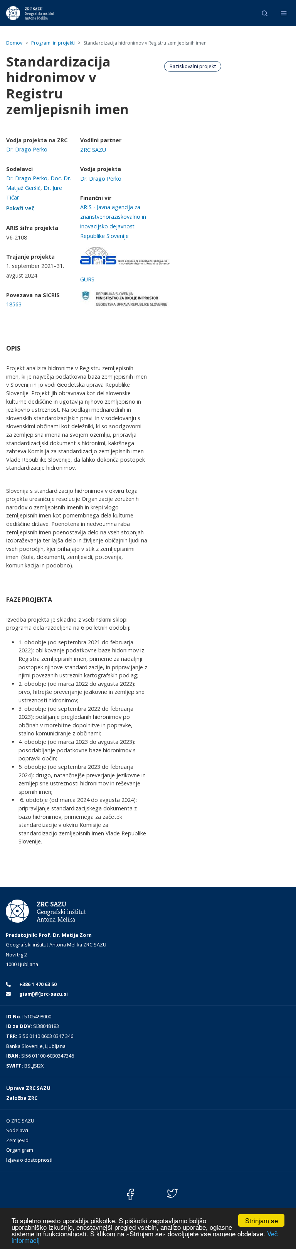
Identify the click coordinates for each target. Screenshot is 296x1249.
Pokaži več (20, 208)
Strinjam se (261, 1220)
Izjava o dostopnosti (29, 1159)
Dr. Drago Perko (26, 149)
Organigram (19, 1149)
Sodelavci (17, 1130)
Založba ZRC (21, 1097)
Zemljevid (17, 1140)
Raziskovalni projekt (193, 66)
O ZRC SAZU (20, 1120)
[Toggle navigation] (284, 13)
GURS (87, 279)
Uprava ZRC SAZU (28, 1087)
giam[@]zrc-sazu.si (43, 993)
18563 (14, 304)
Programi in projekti (53, 43)
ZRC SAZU (93, 149)
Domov (14, 43)
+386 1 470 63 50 (37, 984)
